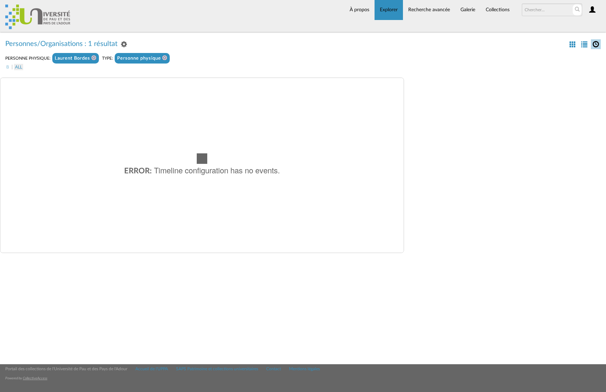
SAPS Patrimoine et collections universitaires (217, 369)
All (18, 67)
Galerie (467, 9)
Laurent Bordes (73, 58)
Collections (498, 9)
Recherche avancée (429, 9)
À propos (359, 9)
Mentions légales (304, 369)
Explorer (389, 9)
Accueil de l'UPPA (151, 369)
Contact (273, 369)
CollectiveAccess (35, 378)
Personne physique (139, 58)
